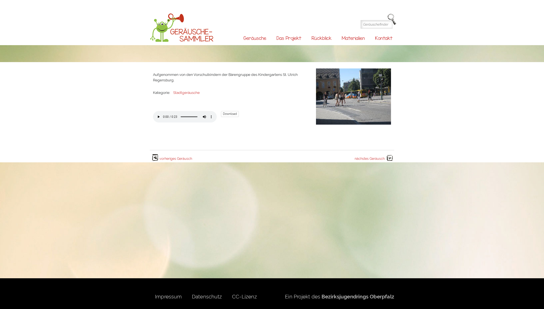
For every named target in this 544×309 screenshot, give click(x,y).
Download (230, 114)
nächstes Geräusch (370, 159)
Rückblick (322, 38)
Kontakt (383, 38)
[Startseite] (182, 28)
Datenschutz (207, 297)
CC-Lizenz (244, 297)
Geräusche (254, 38)
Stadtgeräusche (186, 92)
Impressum (168, 297)
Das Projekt (288, 38)
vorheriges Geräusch (175, 159)
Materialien (353, 38)
